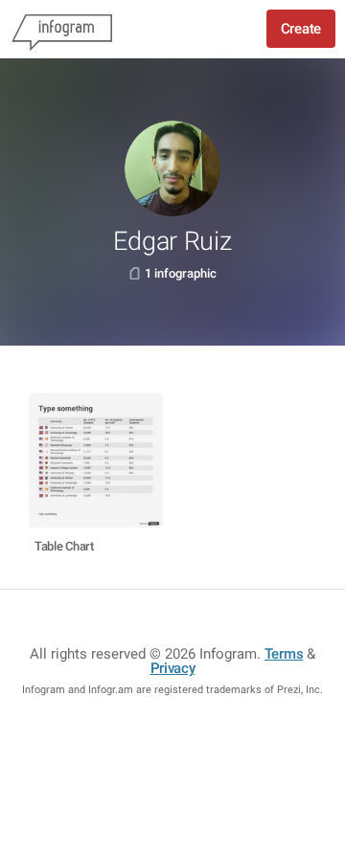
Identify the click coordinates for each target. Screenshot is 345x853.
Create (301, 28)
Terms (284, 653)
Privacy (173, 668)
